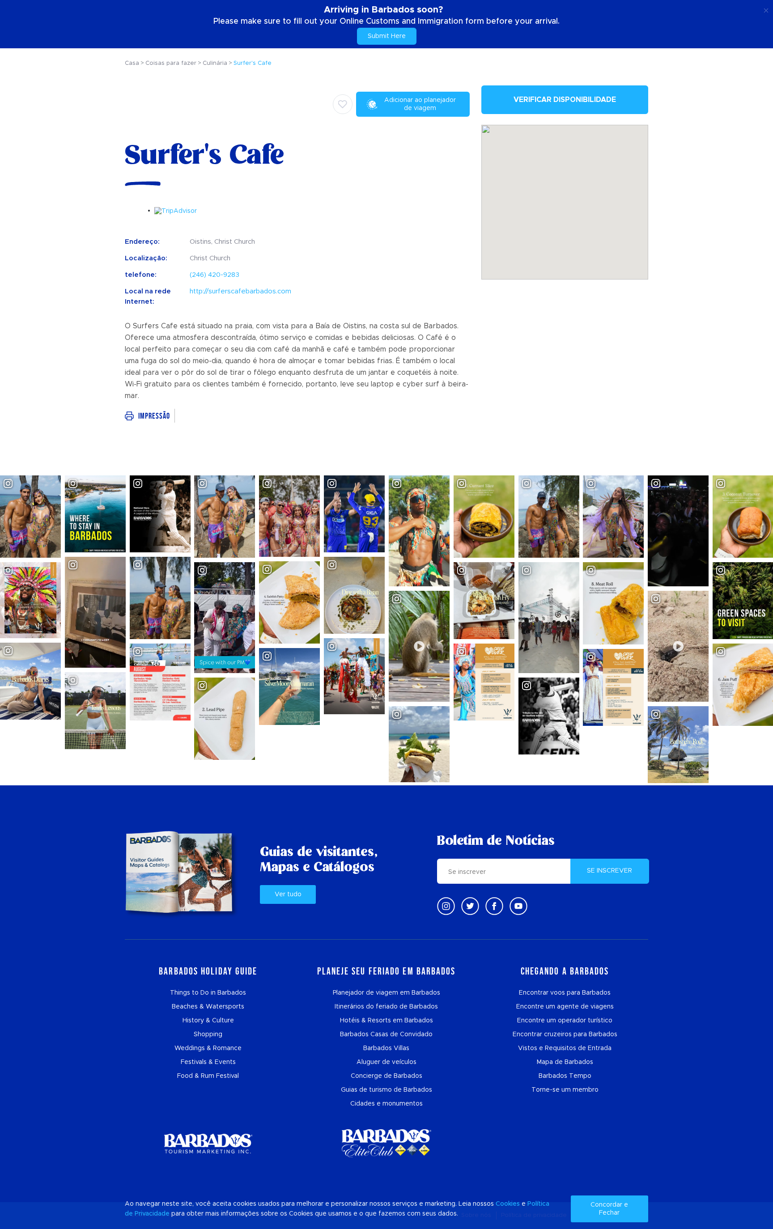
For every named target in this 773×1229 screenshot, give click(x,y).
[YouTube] (518, 906)
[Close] (766, 9)
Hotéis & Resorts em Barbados (386, 1020)
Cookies (508, 1204)
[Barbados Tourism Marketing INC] (208, 1143)
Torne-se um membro (565, 1090)
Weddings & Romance (208, 1048)
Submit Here (387, 36)
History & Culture (208, 1020)
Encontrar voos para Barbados (565, 993)
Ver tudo (288, 894)
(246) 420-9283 (214, 274)
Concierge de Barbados (386, 1076)
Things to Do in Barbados (208, 993)
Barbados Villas (386, 1048)
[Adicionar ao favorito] (343, 104)
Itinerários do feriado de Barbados (386, 1007)
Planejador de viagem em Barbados (386, 993)
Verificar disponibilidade (565, 99)
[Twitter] (470, 906)
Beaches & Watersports (208, 1007)
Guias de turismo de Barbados (386, 1090)
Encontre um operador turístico (564, 1020)
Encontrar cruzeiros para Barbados (565, 1034)
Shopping (208, 1034)
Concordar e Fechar (609, 1209)
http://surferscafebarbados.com (240, 291)
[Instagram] (446, 906)
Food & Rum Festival (208, 1076)
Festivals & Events (208, 1062)
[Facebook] (494, 906)
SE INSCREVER (609, 871)
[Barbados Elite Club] (386, 1143)
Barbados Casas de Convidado (386, 1034)
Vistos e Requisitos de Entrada (565, 1048)
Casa (132, 63)
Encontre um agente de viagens (565, 1007)
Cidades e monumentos (386, 1104)
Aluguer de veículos (386, 1062)
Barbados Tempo (565, 1076)
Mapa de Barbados (565, 1062)
